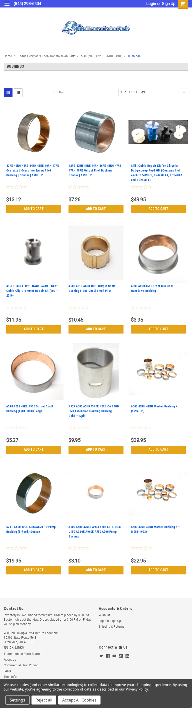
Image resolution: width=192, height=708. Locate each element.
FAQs (7, 671)
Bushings (134, 56)
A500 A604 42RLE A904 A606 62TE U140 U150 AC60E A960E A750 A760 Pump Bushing (94, 531)
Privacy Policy (137, 689)
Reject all (44, 700)
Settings (17, 700)
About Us (10, 659)
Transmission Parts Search (23, 654)
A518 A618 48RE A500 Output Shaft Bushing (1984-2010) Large (29, 409)
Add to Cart (34, 209)
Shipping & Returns (111, 626)
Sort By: (58, 92)
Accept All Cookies (79, 700)
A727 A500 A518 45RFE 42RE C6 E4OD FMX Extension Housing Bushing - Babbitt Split (93, 411)
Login (151, 3)
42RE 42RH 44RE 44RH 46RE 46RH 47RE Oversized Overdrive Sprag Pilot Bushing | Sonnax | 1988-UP (32, 170)
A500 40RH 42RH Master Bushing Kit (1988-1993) (155, 529)
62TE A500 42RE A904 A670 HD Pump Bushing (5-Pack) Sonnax (31, 529)
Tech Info (10, 677)
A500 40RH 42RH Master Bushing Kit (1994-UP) (155, 409)
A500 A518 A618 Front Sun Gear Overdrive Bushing (152, 288)
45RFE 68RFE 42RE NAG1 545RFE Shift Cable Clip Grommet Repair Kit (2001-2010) (32, 290)
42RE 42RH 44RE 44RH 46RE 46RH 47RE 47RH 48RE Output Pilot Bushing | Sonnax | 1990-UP (95, 170)
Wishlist (104, 615)
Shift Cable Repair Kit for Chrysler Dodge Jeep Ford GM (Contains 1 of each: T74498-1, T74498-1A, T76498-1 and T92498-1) (157, 173)
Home (8, 56)
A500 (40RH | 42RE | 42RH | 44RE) (101, 56)
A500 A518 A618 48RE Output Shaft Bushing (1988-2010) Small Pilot (91, 288)
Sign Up (169, 3)
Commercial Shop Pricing (21, 665)
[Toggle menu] (7, 7)
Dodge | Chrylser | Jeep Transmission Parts (46, 56)
